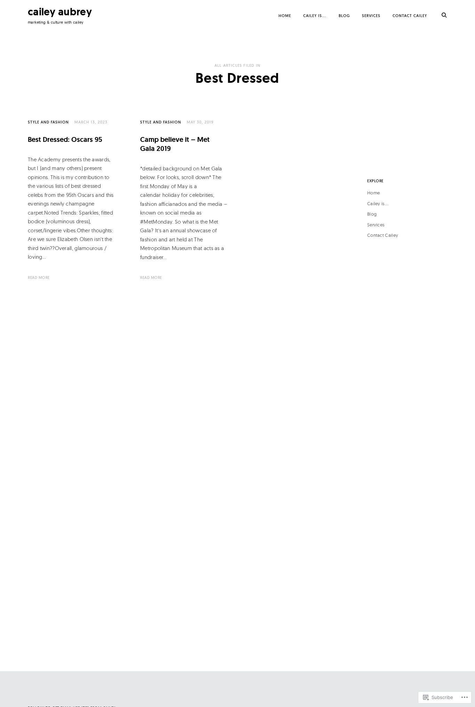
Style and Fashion (48, 122)
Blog (344, 15)
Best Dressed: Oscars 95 (65, 139)
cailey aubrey (60, 11)
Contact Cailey (410, 15)
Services (371, 15)
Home (285, 15)
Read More (39, 277)
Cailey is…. (315, 15)
